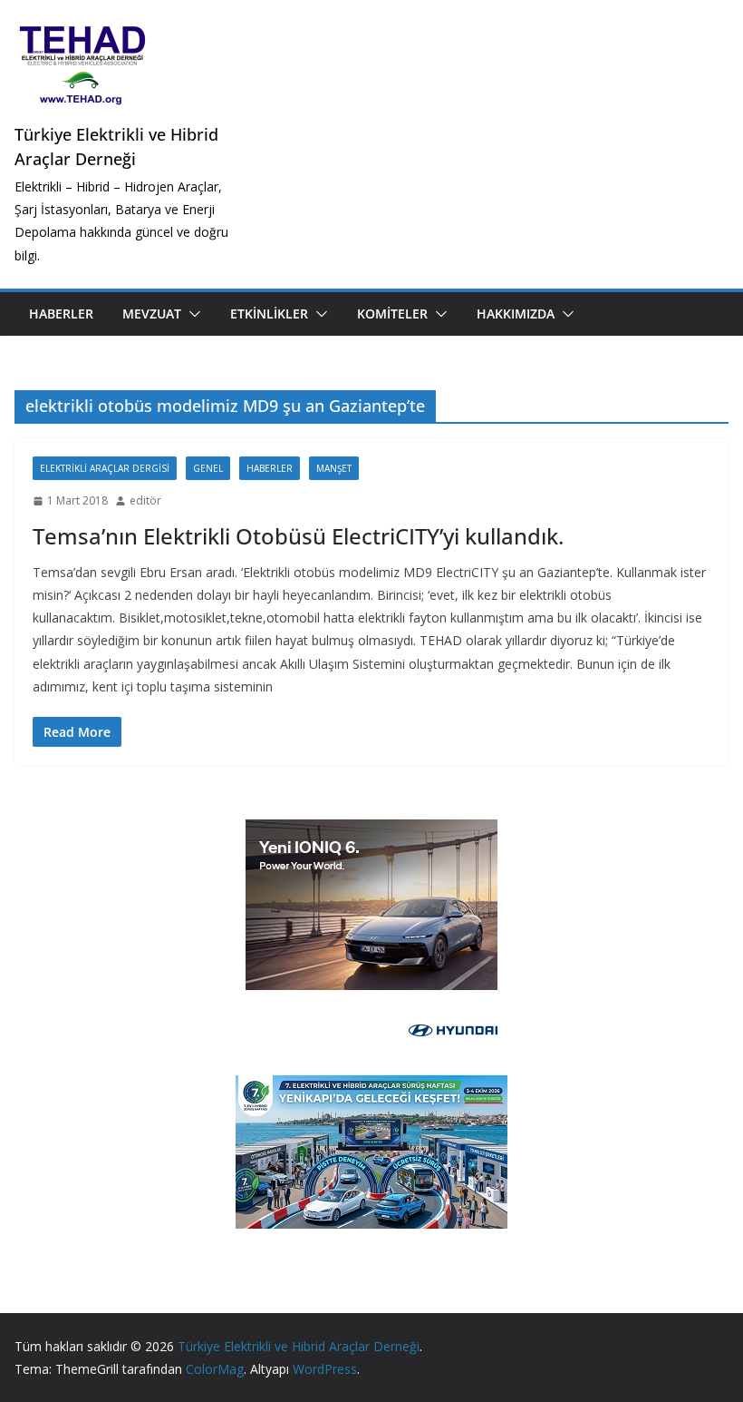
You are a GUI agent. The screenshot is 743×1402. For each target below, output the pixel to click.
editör (145, 500)
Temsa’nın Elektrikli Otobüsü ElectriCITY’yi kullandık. (298, 536)
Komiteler (392, 313)
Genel (208, 468)
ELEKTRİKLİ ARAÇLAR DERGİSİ (104, 468)
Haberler (61, 313)
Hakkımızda (516, 313)
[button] (191, 314)
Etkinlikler (269, 313)
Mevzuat (151, 313)
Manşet (334, 468)
